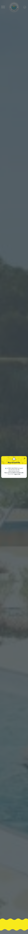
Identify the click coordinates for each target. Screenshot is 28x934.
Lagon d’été (17, 474)
